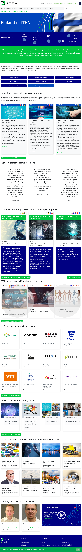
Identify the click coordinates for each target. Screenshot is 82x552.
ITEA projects (14, 81)
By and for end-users (72, 461)
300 (34, 38)
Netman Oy (26, 365)
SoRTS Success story (69, 489)
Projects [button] (15, 8)
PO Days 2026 (43, 8)
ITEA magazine (24, 544)
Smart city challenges (6, 489)
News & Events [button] (34, 8)
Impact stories (13, 77)
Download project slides (74, 277)
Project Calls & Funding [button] (6, 8)
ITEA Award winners (68, 77)
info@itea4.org (65, 542)
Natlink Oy (5, 365)
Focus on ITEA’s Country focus (8, 462)
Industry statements (41, 77)
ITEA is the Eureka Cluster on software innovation (65, 3)
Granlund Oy (6, 343)
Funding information (41, 86)
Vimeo (43, 542)
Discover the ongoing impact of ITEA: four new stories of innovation (52, 421)
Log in (42, 3)
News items (68, 81)
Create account (48, 3)
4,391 (49, 36)
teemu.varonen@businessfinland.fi (31, 527)
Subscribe (23, 545)
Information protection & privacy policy (51, 545)
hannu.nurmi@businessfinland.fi (9, 527)
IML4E (4, 242)
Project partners (41, 81)
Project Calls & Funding (6, 11)
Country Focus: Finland (49, 462)
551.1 (69, 41)
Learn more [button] (41, 549)
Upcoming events (25, 542)
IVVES (59, 242)
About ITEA (24, 541)
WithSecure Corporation (68, 344)
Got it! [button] (78, 549)
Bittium (26, 461)
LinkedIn (44, 541)
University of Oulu (29, 385)
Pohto (66, 365)
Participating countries (18, 11)
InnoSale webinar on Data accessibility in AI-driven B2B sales (73, 421)
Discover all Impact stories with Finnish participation (13, 157)
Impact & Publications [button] (24, 8)
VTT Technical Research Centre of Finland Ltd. (10, 385)
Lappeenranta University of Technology (47, 386)
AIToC (32, 242)
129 (24, 35)
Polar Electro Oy (48, 343)
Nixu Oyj (46, 365)
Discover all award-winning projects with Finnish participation (16, 277)
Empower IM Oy (29, 488)
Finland (26, 11)
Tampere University (70, 385)
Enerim (25, 343)
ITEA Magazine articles (13, 86)
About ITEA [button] (50, 8)
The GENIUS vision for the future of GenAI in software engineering (11, 421)
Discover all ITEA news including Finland (11, 434)
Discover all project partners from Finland (11, 395)
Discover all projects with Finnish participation (12, 321)
